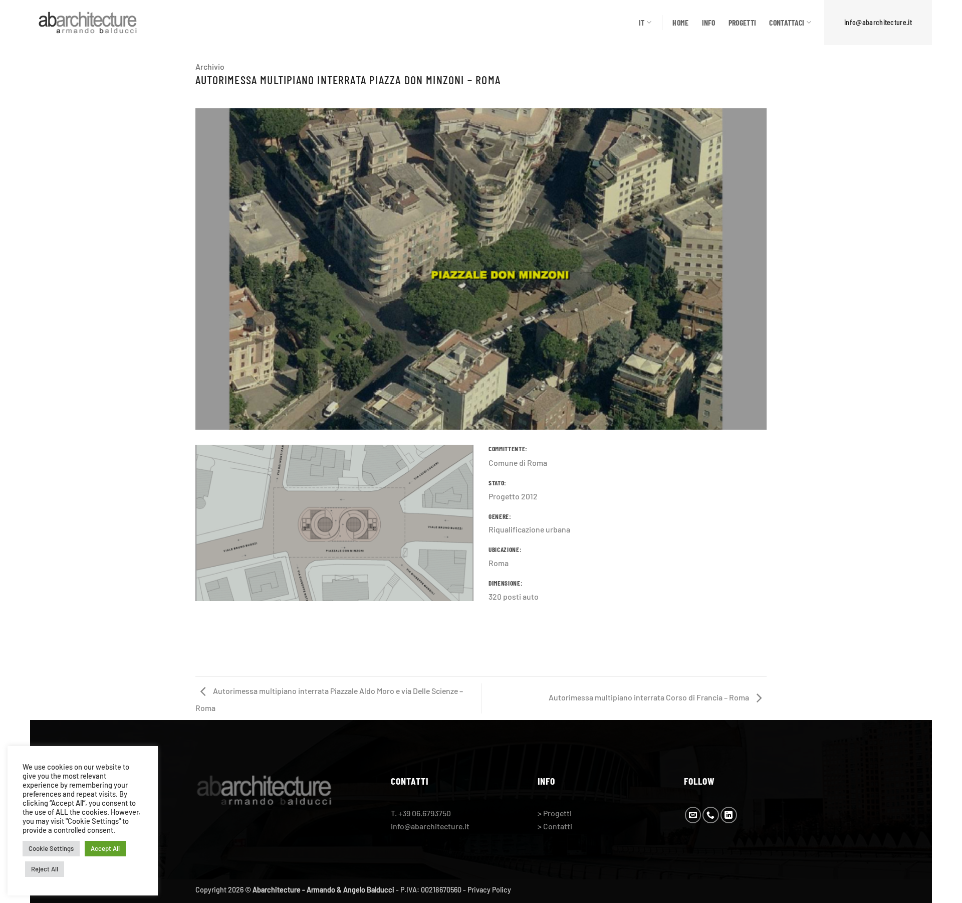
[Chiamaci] (710, 815)
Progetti (743, 22)
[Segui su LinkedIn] (728, 815)
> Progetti (555, 813)
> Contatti (555, 826)
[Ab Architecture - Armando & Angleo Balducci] (88, 23)
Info (708, 22)
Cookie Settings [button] (51, 848)
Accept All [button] (105, 848)
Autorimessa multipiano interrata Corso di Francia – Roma (650, 697)
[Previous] (193, 275)
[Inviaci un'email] (693, 815)
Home (680, 22)
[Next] (768, 275)
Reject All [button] (44, 869)
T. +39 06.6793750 (421, 813)
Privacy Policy (489, 889)
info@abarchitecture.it (878, 22)
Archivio (209, 66)
